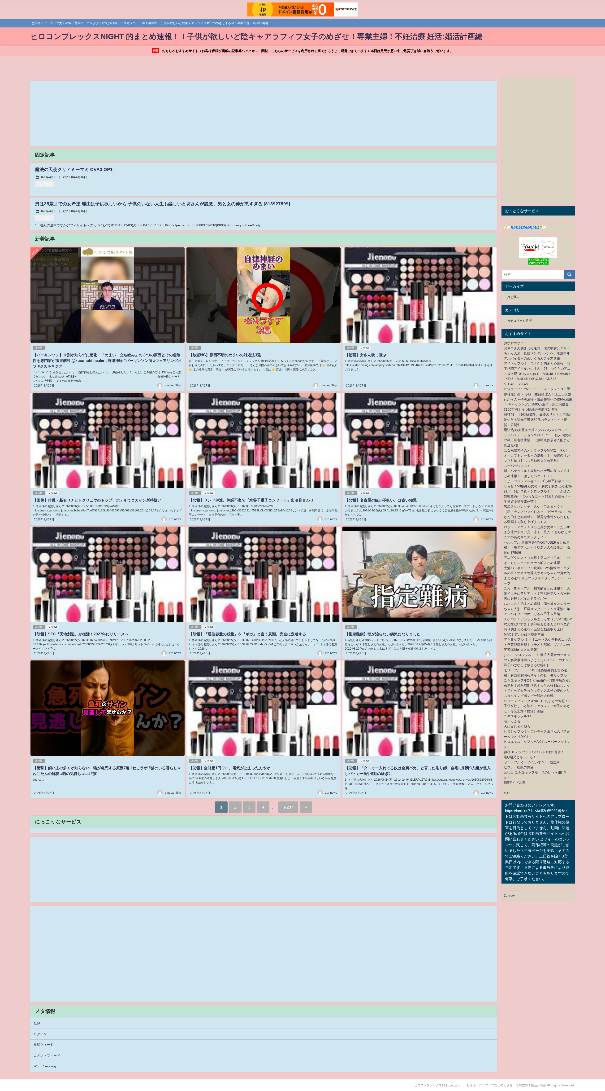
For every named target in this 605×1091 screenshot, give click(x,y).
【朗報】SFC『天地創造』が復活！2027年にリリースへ (81, 634)
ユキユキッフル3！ (518, 716)
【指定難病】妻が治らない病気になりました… (384, 634)
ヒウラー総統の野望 (519, 767)
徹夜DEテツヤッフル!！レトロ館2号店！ (534, 752)
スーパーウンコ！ (517, 465)
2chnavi (509, 895)
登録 (37, 1023)
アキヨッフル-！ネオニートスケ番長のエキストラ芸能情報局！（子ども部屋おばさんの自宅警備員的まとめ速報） (537, 644)
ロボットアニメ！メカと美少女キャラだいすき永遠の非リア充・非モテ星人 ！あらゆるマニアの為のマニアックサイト (537, 532)
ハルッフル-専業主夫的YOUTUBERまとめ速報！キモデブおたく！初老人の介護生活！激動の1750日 (537, 547)
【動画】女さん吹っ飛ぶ (365, 355)
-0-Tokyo (364, 348)
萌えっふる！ (514, 721)
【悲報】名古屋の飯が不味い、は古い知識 (381, 500)
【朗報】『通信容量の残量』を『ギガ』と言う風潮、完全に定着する (247, 634)
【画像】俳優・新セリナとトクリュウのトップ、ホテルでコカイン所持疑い (97, 500)
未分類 (44, 183)
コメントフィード (47, 1055)
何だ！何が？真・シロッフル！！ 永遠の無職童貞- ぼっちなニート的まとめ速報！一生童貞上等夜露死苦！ (537, 496)
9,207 (288, 807)
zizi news (487, 385)
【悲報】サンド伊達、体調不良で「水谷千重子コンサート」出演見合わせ (251, 500)
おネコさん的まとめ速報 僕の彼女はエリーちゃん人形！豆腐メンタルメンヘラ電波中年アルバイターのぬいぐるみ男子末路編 (537, 353)
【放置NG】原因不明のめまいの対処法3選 (225, 355)
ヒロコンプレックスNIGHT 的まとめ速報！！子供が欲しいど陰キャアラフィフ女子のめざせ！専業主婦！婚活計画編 (537, 706)
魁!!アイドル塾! (515, 782)
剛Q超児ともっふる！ (520, 757)
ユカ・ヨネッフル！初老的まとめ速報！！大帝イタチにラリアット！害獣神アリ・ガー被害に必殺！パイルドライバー (537, 593)
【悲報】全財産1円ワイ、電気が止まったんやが (229, 768)
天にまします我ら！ (519, 726)
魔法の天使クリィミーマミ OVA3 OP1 (74, 169)
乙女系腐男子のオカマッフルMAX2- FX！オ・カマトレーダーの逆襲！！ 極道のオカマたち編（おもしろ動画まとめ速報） (537, 455)
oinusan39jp (173, 385)
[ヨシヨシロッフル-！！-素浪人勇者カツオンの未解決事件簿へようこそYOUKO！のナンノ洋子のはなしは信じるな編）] (538, 660)
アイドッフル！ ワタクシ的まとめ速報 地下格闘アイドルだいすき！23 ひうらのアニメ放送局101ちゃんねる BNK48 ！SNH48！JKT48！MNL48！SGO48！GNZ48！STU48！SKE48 (537, 373)
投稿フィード (43, 1044)
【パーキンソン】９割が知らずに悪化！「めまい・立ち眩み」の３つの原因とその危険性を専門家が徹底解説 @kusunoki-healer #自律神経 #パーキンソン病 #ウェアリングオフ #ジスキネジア (107, 360)
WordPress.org (45, 1066)
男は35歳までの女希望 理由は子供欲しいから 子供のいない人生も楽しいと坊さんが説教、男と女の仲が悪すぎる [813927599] (162, 204)
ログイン (40, 1034)
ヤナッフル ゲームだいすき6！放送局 (532, 762)
